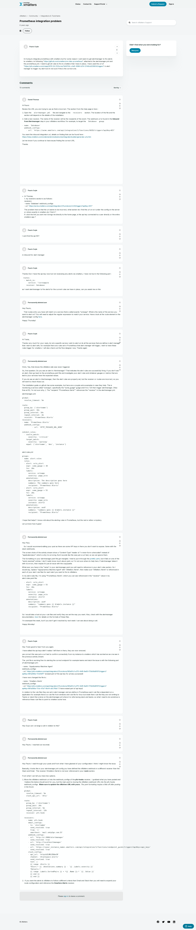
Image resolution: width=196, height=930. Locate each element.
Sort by (116, 88)
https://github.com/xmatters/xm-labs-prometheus (63, 61)
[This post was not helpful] (117, 53)
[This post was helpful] (117, 47)
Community (33, 16)
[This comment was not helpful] (119, 108)
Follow (27, 31)
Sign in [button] (171, 4)
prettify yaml (95, 559)
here (40, 317)
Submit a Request (157, 4)
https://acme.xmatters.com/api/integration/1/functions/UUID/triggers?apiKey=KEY (60, 206)
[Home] (28, 4)
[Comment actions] (119, 99)
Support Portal (99, 4)
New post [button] (135, 50)
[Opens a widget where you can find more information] (188, 926)
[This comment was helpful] (119, 103)
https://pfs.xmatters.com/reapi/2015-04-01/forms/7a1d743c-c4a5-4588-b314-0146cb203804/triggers (63, 66)
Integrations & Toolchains (50, 16)
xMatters (23, 16)
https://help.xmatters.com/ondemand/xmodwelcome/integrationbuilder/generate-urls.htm (56, 137)
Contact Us (87, 4)
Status (77, 4)
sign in (66, 896)
